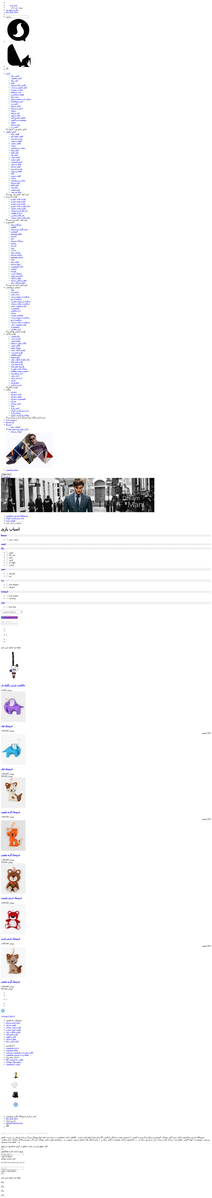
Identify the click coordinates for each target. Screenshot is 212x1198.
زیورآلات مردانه (17, 241)
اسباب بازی (15, 413)
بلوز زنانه (14, 80)
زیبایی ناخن (15, 294)
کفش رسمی (16, 143)
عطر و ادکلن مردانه (19, 280)
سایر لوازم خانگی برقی (20, 359)
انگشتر (13, 227)
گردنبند (13, 236)
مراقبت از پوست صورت (21, 301)
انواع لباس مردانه (13, 1023)
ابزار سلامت (16, 311)
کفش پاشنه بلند (17, 136)
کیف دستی (15, 157)
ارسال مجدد (11, 1171)
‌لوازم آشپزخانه (17, 362)
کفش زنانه (15, 134)
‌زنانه (12, 290)
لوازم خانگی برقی (13, 1032)
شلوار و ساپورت (17, 94)
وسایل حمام (16, 348)
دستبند (13, 243)
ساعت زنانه (15, 252)
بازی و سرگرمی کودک (20, 411)
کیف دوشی (15, 159)
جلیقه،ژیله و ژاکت (18, 118)
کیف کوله (15, 152)
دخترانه (14, 392)
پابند (12, 238)
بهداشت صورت (17, 315)
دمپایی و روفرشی (18, 148)
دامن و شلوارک (17, 101)
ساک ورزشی (16, 164)
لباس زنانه (15, 76)
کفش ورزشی (16, 141)
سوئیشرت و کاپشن (18, 120)
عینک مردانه (16, 264)
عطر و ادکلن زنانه (18, 283)
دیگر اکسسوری (17, 266)
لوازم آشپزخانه (12, 1034)
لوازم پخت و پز (17, 352)
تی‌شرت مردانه (17, 108)
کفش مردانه (16, 166)
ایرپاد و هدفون (16, 213)
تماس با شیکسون (13, 1064)
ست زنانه (15, 97)
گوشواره (14, 232)
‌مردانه (13, 313)
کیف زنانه (15, 150)
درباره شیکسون (12, 1048)
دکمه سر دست (17, 276)
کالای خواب (15, 345)
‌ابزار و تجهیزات (17, 373)
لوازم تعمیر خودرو (18, 201)
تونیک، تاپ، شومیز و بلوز (21, 99)
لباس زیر (14, 104)
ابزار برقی (15, 376)
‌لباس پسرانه (16, 404)
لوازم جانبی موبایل (18, 208)
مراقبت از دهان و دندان (20, 304)
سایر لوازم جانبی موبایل (20, 218)
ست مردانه (15, 125)
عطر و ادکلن (16, 278)
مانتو (13, 83)
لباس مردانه (16, 106)
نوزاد (13, 406)
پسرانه (13, 401)
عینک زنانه (15, 262)
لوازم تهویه (15, 357)
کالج (12, 173)
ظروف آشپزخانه (17, 366)
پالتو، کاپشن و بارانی (19, 87)
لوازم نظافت (16, 355)
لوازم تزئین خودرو (18, 204)
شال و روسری (17, 90)
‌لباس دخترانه (16, 394)
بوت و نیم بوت (16, 139)
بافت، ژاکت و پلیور (18, 85)
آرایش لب (15, 292)
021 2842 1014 (12, 1118)
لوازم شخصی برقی (18, 306)
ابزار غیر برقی (16, 378)
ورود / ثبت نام (17, 8)
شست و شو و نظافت (19, 371)
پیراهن (13, 111)
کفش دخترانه (16, 397)
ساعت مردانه (16, 255)
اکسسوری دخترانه (18, 399)
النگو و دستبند (16, 234)
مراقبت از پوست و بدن (20, 297)
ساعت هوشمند (17, 257)
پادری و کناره (16, 385)
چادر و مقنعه (16, 92)
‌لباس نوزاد (15, 408)
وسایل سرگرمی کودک (20, 415)
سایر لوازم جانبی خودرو (20, 206)
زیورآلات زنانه (16, 225)
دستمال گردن (16, 273)
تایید (3, 1171)
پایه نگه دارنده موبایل (19, 211)
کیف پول (14, 155)
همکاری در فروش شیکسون (17, 1055)
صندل (13, 146)
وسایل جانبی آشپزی (19, 369)
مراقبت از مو (16, 299)
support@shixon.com (14, 1123)
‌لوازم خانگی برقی (18, 350)
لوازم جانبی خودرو (18, 199)
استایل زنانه (15, 427)
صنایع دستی (15, 341)
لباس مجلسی (16, 78)
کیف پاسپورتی (16, 162)
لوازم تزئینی (15, 338)
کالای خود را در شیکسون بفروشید (19, 1053)
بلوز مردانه (15, 113)
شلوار (13, 122)
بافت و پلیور (15, 115)
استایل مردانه (16, 431)
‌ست (12, 248)
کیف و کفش (11, 1037)
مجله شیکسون (12, 1050)
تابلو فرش (15, 383)
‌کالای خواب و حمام (18, 343)
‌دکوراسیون (15, 336)
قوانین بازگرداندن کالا (14, 1060)
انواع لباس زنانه (12, 1041)
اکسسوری (15, 308)
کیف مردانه (15, 183)
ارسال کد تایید (7, 1156)
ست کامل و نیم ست (19, 229)
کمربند (13, 271)
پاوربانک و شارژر (17, 215)
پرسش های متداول (13, 1062)
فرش (13, 380)
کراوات (14, 269)
